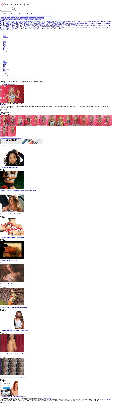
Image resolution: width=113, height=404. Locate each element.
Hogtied (32, 25)
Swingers (101, 27)
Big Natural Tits (88, 21)
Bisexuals (103, 21)
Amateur (20, 21)
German (4, 67)
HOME (2, 13)
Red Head (5, 51)
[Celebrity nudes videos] (15, 6)
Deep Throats (61, 23)
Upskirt (34, 19)
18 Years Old (3, 21)
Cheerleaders (57, 22)
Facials (109, 23)
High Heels (28, 25)
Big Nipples (94, 21)
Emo (97, 23)
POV (61, 26)
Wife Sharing (53, 28)
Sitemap (20, 396)
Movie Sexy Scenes (40, 17)
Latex (62, 25)
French (4, 66)
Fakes (2, 17)
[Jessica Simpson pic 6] (52, 125)
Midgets (99, 25)
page (11, 84)
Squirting (83, 27)
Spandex (70, 27)
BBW (57, 21)
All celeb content (3, 14)
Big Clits (77, 21)
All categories (4, 16)
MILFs (103, 25)
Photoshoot (26, 18)
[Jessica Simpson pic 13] (108, 125)
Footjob (30, 24)
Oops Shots (16, 18)
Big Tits (4, 42)
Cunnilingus (53, 23)
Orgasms (33, 26)
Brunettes (21, 22)
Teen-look (4, 53)
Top (8, 29)
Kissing (54, 25)
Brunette (4, 45)
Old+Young (28, 26)
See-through (41, 18)
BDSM (60, 21)
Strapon (92, 27)
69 (10, 21)
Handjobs (8, 25)
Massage (81, 25)
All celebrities (3, 29)
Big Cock (82, 21)
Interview (47, 25)
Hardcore (13, 25)
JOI (51, 25)
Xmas (57, 28)
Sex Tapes (7, 19)
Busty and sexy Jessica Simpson (6, 78)
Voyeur (35, 28)
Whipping (45, 28)
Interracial (42, 25)
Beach (64, 21)
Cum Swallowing (41, 23)
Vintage (31, 28)
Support (24, 396)
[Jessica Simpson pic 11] (92, 125)
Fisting (17, 24)
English (4, 64)
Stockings (12, 19)
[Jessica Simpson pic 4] (36, 125)
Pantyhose (46, 26)
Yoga (61, 28)
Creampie (24, 23)
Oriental (4, 50)
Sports (79, 27)
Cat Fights (39, 22)
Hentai (17, 25)
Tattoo (4, 52)
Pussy (19, 27)
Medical (95, 25)
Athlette (4, 32)
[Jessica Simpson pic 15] (12, 136)
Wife (49, 28)
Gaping (51, 24)
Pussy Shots (31, 18)
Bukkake (25, 22)
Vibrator (27, 28)
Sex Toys (45, 27)
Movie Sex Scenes (32, 17)
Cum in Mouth (34, 23)
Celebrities (44, 22)
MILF (4, 49)
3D (8, 21)
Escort (100, 23)
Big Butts (73, 21)
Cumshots (48, 23)
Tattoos (105, 27)
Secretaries (41, 27)
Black (107, 21)
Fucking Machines (36, 24)
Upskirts (23, 28)
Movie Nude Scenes (24, 17)
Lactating (58, 25)
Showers (50, 27)
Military (107, 25)
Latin (65, 25)
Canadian (5, 63)
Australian (5, 62)
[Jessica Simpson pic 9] (76, 125)
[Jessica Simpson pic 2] (20, 125)
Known (13, 29)
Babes (39, 21)
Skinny (54, 27)
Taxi (108, 27)
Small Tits (62, 27)
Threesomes (10, 28)
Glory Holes (59, 24)
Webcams (40, 28)
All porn (2, 20)
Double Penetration (91, 23)
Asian (26, 21)
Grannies (68, 24)
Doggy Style (84, 23)
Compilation (10, 23)
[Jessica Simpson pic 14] (4, 136)
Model (4, 33)
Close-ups (63, 22)
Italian (4, 68)
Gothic (64, 24)
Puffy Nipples (14, 27)
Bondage (16, 22)
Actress (4, 31)
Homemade (37, 25)
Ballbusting (49, 21)
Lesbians (13, 17)
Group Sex (73, 24)
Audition (36, 21)
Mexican (4, 70)
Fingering (13, 24)
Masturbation (86, 25)
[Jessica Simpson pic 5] (44, 125)
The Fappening (15, 396)
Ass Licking (31, 21)
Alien (16, 21)
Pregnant (3, 27)
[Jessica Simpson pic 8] (68, 125)
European (4, 65)
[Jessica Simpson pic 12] (100, 125)
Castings (34, 22)
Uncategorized (29, 19)
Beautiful (4, 41)
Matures (91, 25)
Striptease (17, 19)
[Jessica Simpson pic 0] (4, 125)
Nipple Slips (10, 18)
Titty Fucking (18, 28)
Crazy (4, 46)
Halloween (3, 25)
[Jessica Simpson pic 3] (28, 125)
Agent (13, 21)
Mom (5, 26)
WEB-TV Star (5, 37)
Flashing (21, 24)
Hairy (77, 24)
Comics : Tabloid (41, 16)
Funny (42, 24)
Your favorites (34, 13)
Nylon (24, 26)
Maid (77, 25)
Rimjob (31, 27)
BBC (53, 21)
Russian (4, 71)
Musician (4, 34)
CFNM (48, 22)
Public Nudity (8, 27)
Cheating (52, 22)
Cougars (20, 23)
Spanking (75, 27)
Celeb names (7, 13)
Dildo (66, 23)
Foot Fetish (26, 24)
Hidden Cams (22, 25)
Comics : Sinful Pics (34, 16)
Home (1, 76)
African (4, 58)
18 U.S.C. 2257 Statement (47, 398)
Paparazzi (21, 18)
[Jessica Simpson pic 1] (12, 125)
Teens (5, 28)
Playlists (29, 13)
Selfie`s (2, 19)
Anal (23, 21)
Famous (10, 29)
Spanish (4, 73)
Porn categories (23, 13)
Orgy (37, 26)
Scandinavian (5, 72)
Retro (27, 27)
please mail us (109, 399)
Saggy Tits (35, 27)
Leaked (8, 17)
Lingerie (17, 17)
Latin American (6, 69)
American (4, 59)
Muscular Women (11, 26)
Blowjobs (11, 22)
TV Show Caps (23, 19)
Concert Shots (48, 16)
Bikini (9, 16)
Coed (2, 23)
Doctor (74, 23)
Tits (14, 28)
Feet (5, 17)
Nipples (16, 26)
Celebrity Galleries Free (5, 396)
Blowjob (13, 16)
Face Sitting (104, 23)
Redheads (24, 27)
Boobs (16, 16)
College (6, 23)
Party (49, 26)
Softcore (66, 27)
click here (40, 398)
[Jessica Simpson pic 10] (84, 125)
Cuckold (29, 23)
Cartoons (29, 22)
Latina (4, 47)
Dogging (79, 23)
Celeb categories (15, 13)
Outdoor (41, 26)
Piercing (53, 26)
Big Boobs (68, 21)
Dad (57, 23)
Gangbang (47, 24)
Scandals (36, 18)
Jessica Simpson (7, 76)
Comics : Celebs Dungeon (24, 16)
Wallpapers (39, 19)
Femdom (8, 24)
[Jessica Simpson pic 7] (60, 125)
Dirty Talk (70, 23)
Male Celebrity (5, 48)
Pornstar (4, 36)
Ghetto (55, 24)
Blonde (4, 44)
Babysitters (44, 21)
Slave (57, 27)
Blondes (7, 22)
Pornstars (57, 26)
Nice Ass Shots (4, 18)
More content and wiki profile (11, 138)
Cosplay (15, 23)
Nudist (20, 26)
